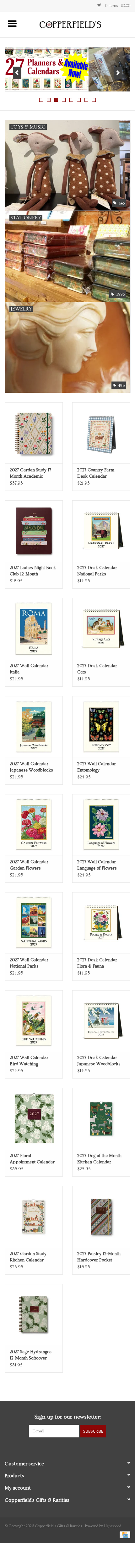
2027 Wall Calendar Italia (29, 669)
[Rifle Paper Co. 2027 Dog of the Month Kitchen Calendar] (101, 1118)
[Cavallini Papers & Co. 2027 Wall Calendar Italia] (34, 628)
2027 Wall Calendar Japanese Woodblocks (31, 767)
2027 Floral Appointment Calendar (32, 1159)
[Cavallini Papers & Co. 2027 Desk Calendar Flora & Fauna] (101, 922)
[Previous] (17, 73)
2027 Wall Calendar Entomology (96, 767)
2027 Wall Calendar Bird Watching (29, 1061)
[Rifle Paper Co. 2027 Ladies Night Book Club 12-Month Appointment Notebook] (34, 530)
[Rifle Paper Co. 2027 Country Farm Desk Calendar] (101, 432)
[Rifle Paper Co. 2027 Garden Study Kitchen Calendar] (34, 1216)
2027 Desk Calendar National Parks (97, 571)
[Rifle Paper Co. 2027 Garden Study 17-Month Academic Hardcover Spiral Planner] (34, 432)
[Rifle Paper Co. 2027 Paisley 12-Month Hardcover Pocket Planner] (101, 1216)
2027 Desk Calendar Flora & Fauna (97, 963)
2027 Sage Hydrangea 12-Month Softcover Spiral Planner (30, 1355)
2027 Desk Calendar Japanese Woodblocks (99, 1061)
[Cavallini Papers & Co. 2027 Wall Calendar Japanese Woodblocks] (34, 726)
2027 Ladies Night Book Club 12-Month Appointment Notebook (33, 571)
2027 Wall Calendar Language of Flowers (97, 865)
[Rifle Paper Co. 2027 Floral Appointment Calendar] (34, 1118)
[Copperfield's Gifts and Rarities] (79, 23)
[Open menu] (12, 23)
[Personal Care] (67, 69)
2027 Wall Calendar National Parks (29, 963)
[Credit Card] (123, 1534)
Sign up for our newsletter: (67, 1417)
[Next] (118, 73)
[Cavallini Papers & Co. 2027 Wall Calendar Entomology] (101, 726)
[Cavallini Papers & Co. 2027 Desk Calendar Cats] (101, 628)
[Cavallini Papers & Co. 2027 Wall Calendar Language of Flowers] (101, 824)
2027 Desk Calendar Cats (97, 669)
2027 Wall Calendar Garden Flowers (29, 865)
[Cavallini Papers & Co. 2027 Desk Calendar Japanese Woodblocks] (101, 1020)
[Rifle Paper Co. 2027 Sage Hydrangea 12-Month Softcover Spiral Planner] (34, 1314)
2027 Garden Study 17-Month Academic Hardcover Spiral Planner (31, 474)
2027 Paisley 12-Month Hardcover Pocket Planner (99, 1257)
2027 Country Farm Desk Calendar (95, 473)
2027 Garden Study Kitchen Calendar (28, 1257)
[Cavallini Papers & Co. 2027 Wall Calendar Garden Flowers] (34, 824)
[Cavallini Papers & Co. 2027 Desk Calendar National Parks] (101, 530)
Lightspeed (112, 1526)
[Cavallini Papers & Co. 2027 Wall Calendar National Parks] (34, 922)
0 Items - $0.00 (117, 6)
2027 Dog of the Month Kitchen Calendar (99, 1159)
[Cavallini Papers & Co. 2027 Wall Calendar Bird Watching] (34, 1020)
